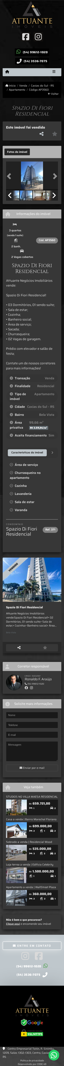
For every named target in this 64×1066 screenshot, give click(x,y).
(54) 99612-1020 (35, 52)
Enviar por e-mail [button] (33, 768)
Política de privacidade (32, 1060)
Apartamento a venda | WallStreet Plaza (31, 887)
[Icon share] (26, 36)
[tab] (17, 152)
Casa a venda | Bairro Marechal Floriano (31, 819)
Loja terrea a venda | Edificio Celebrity (29, 864)
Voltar (54, 94)
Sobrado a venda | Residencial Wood (29, 842)
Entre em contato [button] (33, 945)
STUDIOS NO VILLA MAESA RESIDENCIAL (32, 797)
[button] (10, 176)
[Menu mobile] (7, 72)
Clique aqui (13, 924)
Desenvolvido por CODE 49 (32, 1064)
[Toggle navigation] (54, 72)
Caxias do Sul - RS (42, 86)
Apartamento (17, 90)
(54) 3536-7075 (35, 61)
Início (12, 86)
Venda (23, 86)
